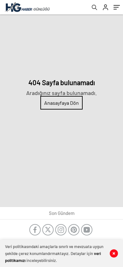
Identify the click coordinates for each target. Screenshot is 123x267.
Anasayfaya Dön (61, 103)
